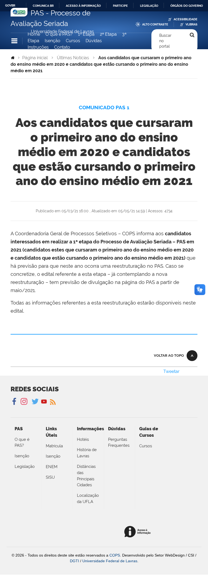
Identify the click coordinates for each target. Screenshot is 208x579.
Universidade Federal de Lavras (109, 561)
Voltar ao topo (169, 355)
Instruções (38, 47)
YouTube (44, 401)
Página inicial (35, 57)
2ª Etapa (108, 34)
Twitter (35, 401)
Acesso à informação (83, 6)
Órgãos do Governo (186, 6)
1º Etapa (86, 34)
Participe (120, 6)
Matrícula (54, 446)
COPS (114, 555)
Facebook (15, 401)
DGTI (74, 561)
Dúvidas (94, 40)
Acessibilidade (185, 19)
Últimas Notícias (73, 57)
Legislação (149, 6)
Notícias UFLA (52, 401)
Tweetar (171, 371)
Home (34, 34)
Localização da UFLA (88, 498)
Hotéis (83, 439)
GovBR (10, 5)
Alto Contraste (155, 24)
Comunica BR (43, 6)
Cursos (73, 40)
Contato (62, 47)
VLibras (191, 24)
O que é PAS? (59, 34)
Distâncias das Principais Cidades (86, 475)
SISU (50, 477)
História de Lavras (87, 452)
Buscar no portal (165, 41)
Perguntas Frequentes (118, 442)
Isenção (52, 40)
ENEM (51, 466)
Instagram (23, 401)
